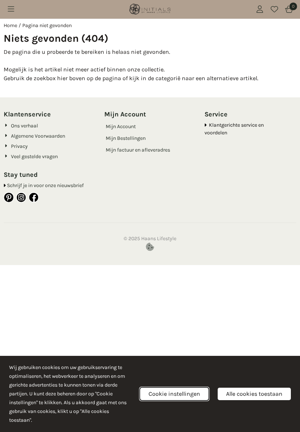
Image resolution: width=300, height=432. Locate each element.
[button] (11, 9)
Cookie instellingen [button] (174, 393)
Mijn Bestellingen (126, 138)
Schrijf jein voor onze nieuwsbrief (45, 185)
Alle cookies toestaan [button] (254, 393)
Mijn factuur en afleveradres (138, 150)
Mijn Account (121, 126)
